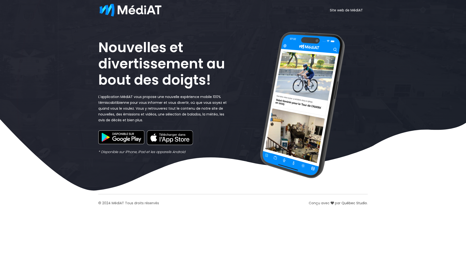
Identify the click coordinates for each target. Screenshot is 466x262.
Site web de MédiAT (346, 10)
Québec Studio (354, 203)
